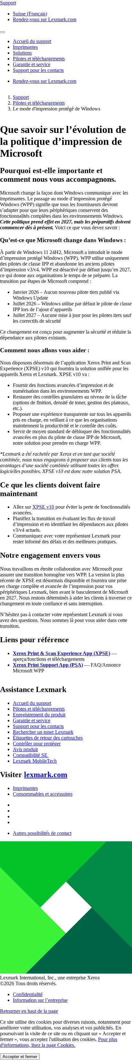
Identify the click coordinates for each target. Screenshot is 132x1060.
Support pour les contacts (38, 726)
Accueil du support (32, 703)
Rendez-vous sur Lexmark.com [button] (44, 19)
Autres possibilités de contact (42, 833)
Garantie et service (31, 720)
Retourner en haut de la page (29, 1011)
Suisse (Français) (30, 13)
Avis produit (25, 749)
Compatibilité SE (31, 755)
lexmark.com (45, 774)
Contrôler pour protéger (37, 743)
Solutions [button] (22, 53)
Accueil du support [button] (32, 41)
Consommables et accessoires (42, 794)
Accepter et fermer (20, 1056)
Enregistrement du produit (39, 714)
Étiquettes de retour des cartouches (48, 737)
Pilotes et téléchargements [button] (39, 58)
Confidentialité (28, 994)
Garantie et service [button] (31, 64)
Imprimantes (25, 788)
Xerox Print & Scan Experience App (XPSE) (61, 653)
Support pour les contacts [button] (38, 70)
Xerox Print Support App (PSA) (48, 665)
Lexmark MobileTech (35, 761)
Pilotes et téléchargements (39, 103)
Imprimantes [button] (25, 47)
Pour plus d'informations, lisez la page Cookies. (58, 1042)
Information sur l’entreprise (40, 1000)
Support (21, 97)
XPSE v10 (43, 507)
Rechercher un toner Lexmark (43, 732)
